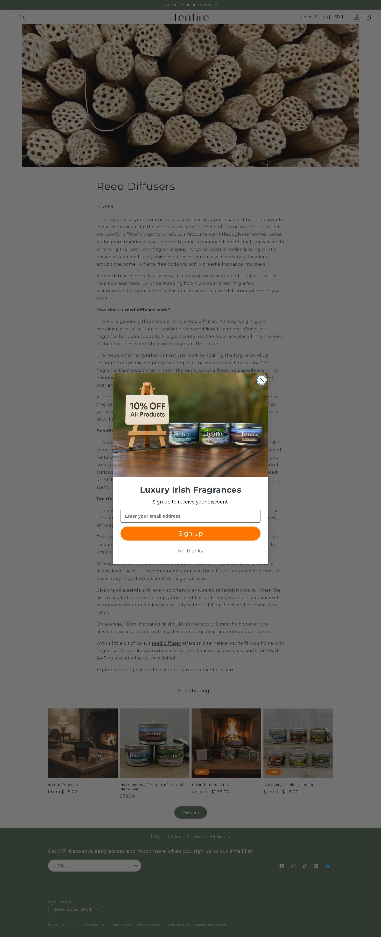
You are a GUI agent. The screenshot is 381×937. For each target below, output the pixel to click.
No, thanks (190, 551)
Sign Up (190, 533)
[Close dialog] (261, 379)
